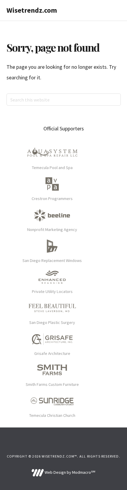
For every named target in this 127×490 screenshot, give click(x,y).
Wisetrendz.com (31, 10)
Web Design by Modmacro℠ (69, 472)
